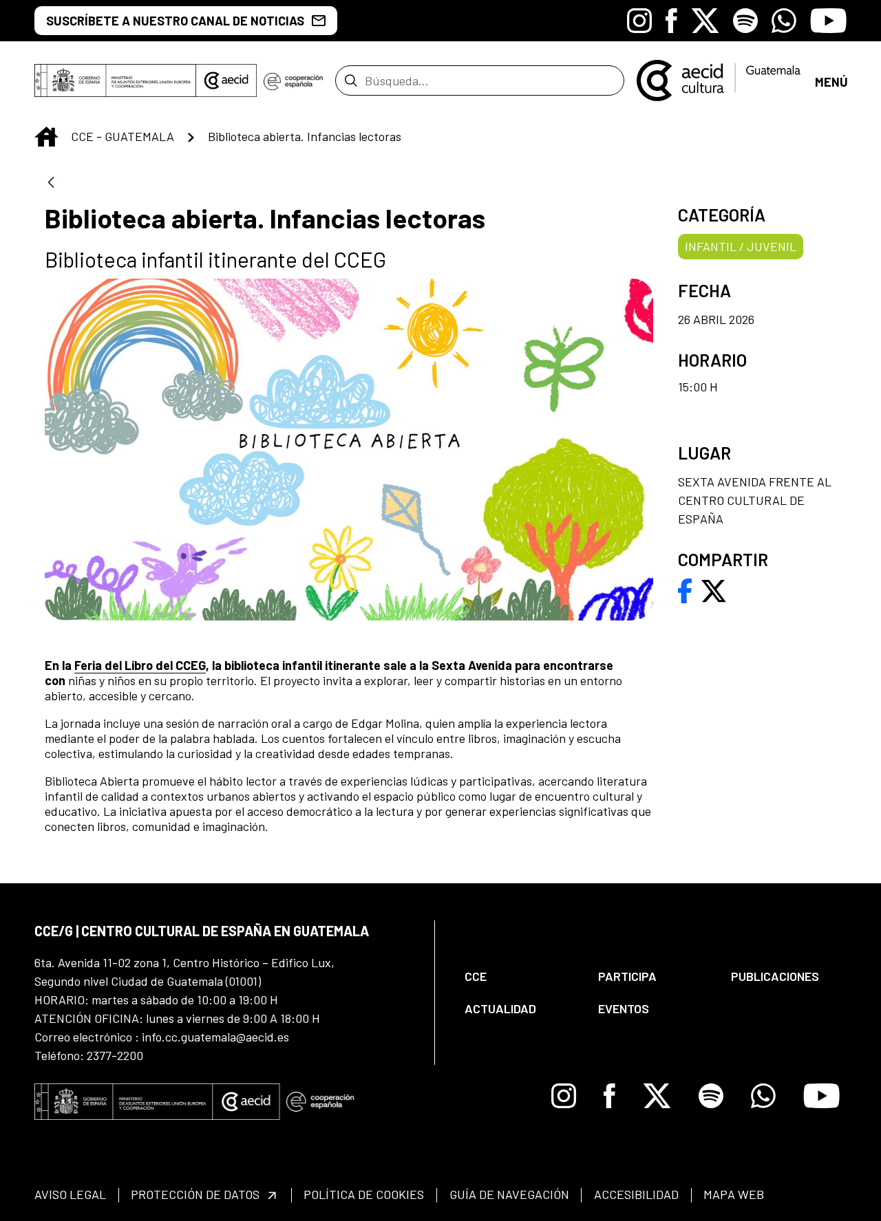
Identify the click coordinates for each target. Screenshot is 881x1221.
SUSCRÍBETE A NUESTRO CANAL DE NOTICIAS (175, 20)
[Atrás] (51, 183)
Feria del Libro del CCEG (140, 665)
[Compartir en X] (713, 589)
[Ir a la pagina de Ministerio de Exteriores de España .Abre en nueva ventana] (115, 80)
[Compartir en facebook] (685, 589)
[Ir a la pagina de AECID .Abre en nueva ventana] (226, 80)
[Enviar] (350, 80)
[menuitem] (520, 976)
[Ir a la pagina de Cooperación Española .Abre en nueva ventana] (293, 80)
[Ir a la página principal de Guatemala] (720, 79)
